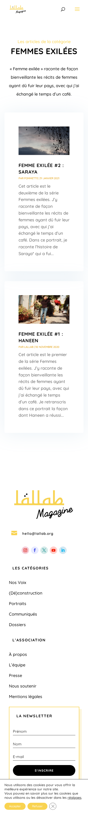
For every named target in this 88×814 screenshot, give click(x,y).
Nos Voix (17, 582)
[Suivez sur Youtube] (53, 550)
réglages (74, 797)
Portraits (17, 603)
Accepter (15, 806)
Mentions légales (25, 696)
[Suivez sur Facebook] (34, 550)
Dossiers (17, 624)
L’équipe (17, 665)
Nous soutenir (22, 686)
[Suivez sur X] (44, 550)
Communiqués (23, 614)
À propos (18, 654)
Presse (15, 675)
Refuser (37, 806)
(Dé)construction (25, 593)
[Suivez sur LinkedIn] (63, 550)
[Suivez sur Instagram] (25, 550)
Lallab (28, 347)
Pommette (31, 178)
